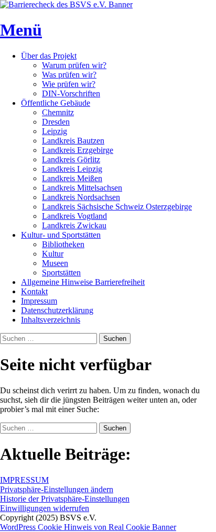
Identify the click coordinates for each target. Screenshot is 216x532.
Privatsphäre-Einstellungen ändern (56, 489)
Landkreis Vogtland (74, 216)
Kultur (52, 253)
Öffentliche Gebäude (55, 102)
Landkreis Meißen (72, 178)
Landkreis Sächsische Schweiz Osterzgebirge (117, 206)
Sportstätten (61, 272)
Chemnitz (58, 112)
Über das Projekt (49, 55)
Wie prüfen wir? (68, 84)
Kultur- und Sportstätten (61, 234)
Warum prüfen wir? (74, 65)
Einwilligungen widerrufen (44, 508)
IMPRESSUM (24, 479)
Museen (55, 263)
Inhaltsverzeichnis (50, 319)
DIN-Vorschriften (71, 93)
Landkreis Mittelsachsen (82, 187)
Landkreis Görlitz (71, 159)
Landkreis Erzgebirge (77, 150)
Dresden (56, 121)
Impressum (39, 300)
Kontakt (34, 291)
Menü (21, 29)
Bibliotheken (63, 244)
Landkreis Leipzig (72, 168)
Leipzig (54, 131)
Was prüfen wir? (69, 74)
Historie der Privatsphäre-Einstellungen (64, 498)
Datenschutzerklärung (57, 310)
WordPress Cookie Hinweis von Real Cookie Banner (88, 527)
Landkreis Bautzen (73, 140)
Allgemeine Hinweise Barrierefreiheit (83, 282)
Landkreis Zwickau (74, 225)
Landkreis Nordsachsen (81, 197)
